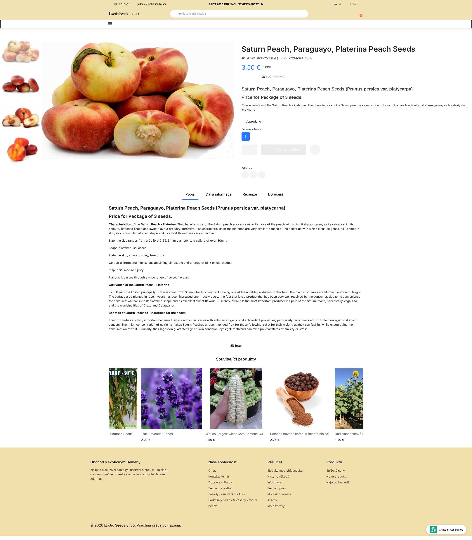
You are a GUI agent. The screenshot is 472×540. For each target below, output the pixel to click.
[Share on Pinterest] (262, 175)
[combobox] (239, 14)
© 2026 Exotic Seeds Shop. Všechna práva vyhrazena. (135, 525)
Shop (136, 14)
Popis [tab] (190, 194)
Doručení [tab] (275, 194)
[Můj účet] (346, 14)
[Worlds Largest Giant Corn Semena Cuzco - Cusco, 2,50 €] (236, 405)
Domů (308, 58)
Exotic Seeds (118, 14)
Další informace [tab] (219, 194)
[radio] (246, 136)
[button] (359, 14)
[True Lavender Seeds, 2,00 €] (171, 405)
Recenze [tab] (250, 194)
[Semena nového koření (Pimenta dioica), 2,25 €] (300, 405)
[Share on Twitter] (253, 175)
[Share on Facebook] (245, 175)
